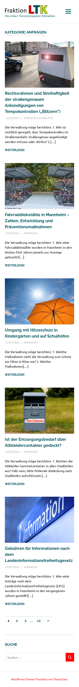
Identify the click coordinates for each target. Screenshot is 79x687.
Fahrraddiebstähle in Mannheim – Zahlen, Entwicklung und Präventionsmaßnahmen (37, 220)
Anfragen (30, 118)
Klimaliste (45, 118)
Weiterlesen (15, 150)
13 (39, 621)
